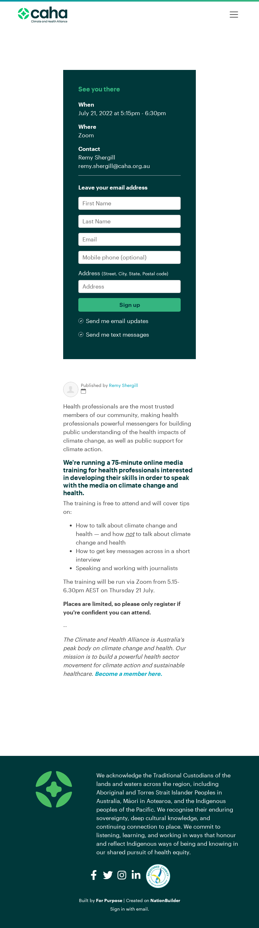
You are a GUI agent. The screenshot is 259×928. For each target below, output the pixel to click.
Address (123, 273)
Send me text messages (117, 334)
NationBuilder (165, 900)
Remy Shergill (123, 385)
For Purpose (109, 900)
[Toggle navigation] (234, 14)
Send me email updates (117, 320)
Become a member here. (128, 673)
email (142, 909)
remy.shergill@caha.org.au (114, 165)
